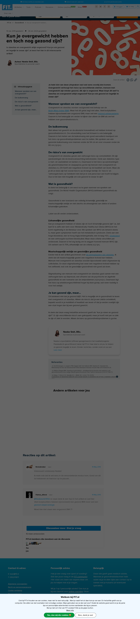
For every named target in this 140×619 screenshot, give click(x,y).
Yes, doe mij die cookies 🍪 (59, 615)
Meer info (70, 610)
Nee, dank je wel (85, 615)
